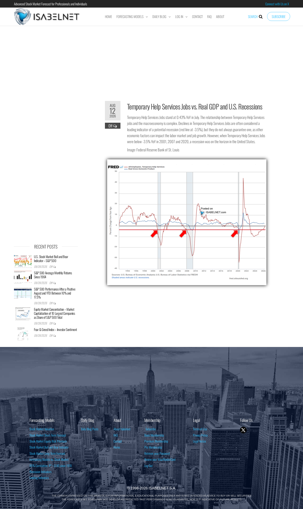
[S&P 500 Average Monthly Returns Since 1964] (23, 277)
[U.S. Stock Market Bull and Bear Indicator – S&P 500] (23, 260)
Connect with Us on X (277, 3)
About (220, 16)
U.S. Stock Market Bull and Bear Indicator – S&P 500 (51, 258)
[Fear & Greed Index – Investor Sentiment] (23, 333)
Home (108, 16)
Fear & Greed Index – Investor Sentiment (55, 329)
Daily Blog (159, 16)
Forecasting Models (130, 16)
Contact (197, 16)
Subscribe (278, 16)
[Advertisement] (151, 60)
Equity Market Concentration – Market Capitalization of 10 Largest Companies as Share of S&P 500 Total (54, 313)
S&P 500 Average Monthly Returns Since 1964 (53, 274)
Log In (179, 16)
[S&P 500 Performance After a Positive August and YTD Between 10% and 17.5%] (23, 293)
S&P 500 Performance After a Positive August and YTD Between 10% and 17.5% (54, 293)
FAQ (209, 16)
